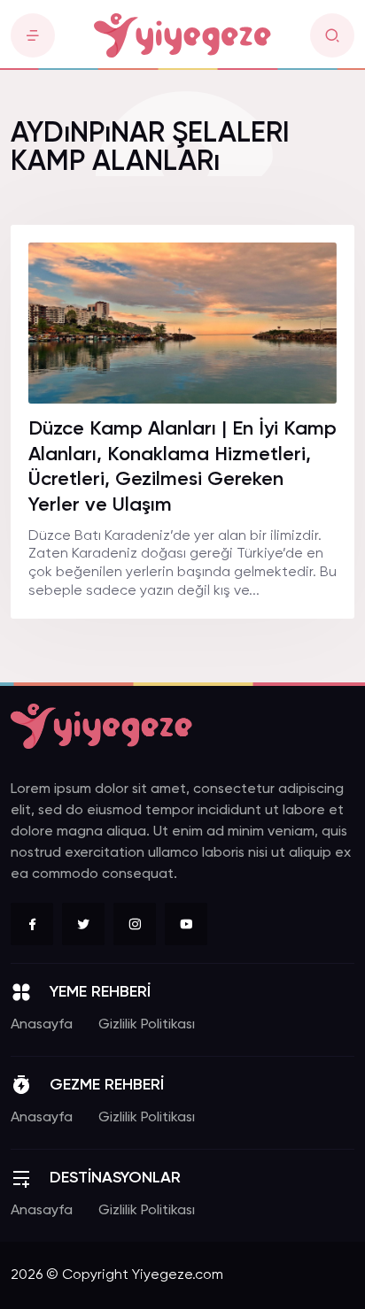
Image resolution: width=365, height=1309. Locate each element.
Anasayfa (42, 1025)
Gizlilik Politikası (146, 1025)
